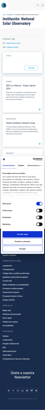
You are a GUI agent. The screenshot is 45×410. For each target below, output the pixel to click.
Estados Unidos (12, 47)
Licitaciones (7, 340)
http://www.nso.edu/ (14, 43)
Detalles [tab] (21, 165)
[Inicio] (4, 5)
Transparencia (8, 269)
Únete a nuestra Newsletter (22, 375)
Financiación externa (11, 292)
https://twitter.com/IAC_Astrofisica (8, 390)
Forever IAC (7, 281)
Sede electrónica (9, 351)
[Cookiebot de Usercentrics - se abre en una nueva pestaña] (32, 159)
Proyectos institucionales (13, 288)
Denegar (22, 249)
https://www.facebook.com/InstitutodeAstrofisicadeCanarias (13, 390)
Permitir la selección (22, 241)
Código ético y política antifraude (16, 273)
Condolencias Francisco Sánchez (16, 359)
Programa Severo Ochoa (12, 296)
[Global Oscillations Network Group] (39, 144)
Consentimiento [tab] (9, 165)
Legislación (7, 266)
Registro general (9, 255)
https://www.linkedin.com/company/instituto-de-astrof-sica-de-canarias (22, 390)
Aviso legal (7, 318)
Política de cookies (10, 322)
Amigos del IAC (9, 300)
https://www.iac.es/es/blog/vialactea (36, 390)
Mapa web (7, 310)
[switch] (39, 210)
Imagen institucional (11, 344)
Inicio (4, 14)
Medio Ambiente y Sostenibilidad (16, 285)
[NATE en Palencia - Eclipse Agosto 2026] (39, 109)
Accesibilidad (8, 326)
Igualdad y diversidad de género (15, 277)
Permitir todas (22, 234)
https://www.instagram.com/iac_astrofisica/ (18, 390)
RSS (4, 347)
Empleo (6, 336)
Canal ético (7, 355)
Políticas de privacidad (12, 314)
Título (8, 56)
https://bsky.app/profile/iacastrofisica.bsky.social (31, 390)
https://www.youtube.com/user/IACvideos (27, 390)
